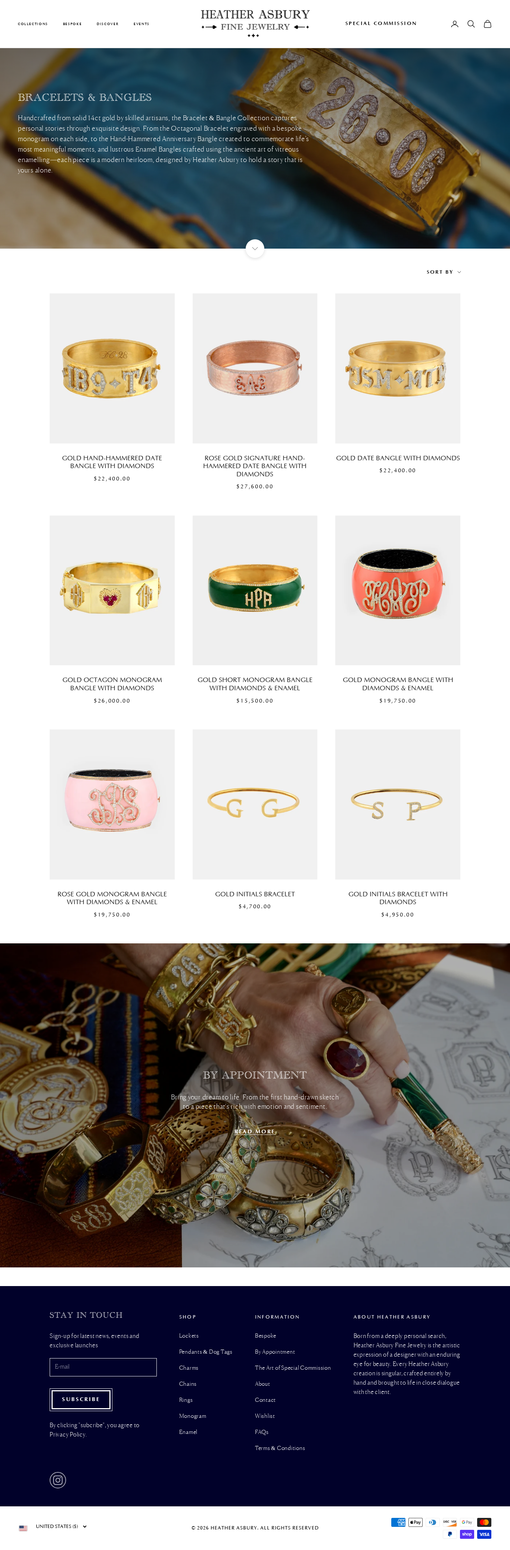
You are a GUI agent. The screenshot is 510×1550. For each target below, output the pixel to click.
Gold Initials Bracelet (255, 894)
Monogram (192, 1416)
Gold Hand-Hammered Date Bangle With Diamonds (112, 462)
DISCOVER (108, 24)
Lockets (189, 1336)
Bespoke (265, 1336)
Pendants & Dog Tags (206, 1352)
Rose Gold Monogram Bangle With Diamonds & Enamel (112, 898)
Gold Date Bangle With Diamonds (398, 458)
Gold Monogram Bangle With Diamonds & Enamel (398, 684)
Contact (265, 1400)
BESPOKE (72, 24)
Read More (255, 1132)
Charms (189, 1368)
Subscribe (81, 1399)
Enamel (188, 1432)
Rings (186, 1400)
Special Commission (381, 24)
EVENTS (142, 24)
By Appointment (275, 1352)
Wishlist (265, 1416)
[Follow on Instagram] (58, 1480)
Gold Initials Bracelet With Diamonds (398, 898)
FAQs (262, 1432)
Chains (188, 1384)
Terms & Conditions (280, 1448)
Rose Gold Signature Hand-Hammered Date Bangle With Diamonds (255, 466)
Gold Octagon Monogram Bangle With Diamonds (112, 684)
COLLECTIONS (33, 24)
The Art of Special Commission (293, 1368)
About (262, 1384)
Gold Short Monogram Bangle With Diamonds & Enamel (255, 684)
